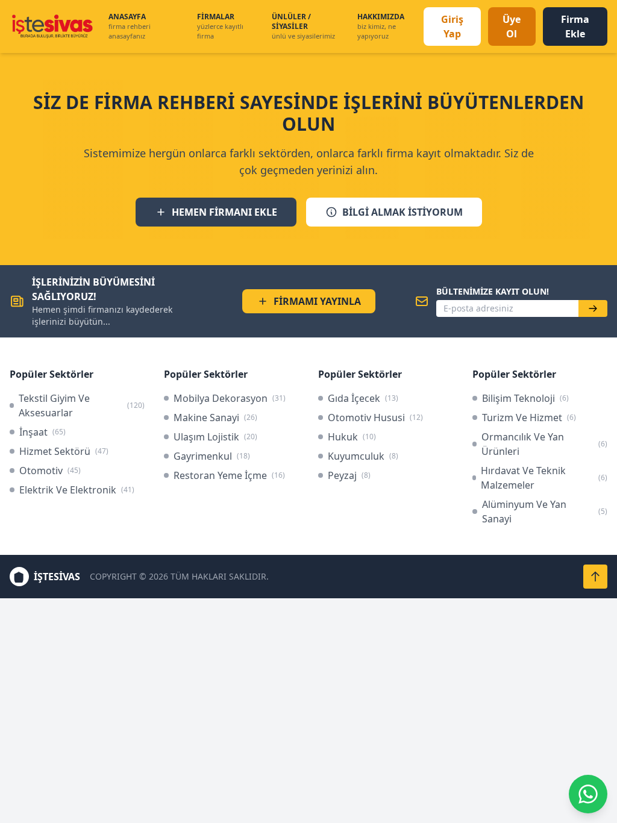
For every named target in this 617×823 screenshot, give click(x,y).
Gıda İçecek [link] (363, 398)
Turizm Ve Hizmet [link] (529, 417)
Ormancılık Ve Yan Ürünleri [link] (544, 444)
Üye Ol (512, 26)
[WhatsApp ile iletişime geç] (588, 794)
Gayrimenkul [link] (212, 456)
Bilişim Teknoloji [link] (525, 398)
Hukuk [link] (352, 436)
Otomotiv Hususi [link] (375, 417)
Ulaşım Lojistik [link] (215, 436)
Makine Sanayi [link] (215, 417)
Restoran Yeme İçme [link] (229, 475)
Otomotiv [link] (50, 470)
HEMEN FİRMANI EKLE (224, 212)
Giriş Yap (452, 26)
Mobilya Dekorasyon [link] (230, 398)
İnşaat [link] (42, 432)
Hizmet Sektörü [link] (63, 451)
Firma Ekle (575, 26)
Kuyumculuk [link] (363, 456)
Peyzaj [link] (349, 475)
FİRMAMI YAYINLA (317, 301)
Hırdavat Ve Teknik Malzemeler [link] (544, 478)
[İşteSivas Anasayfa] (52, 26)
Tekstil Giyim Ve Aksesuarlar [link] (82, 405)
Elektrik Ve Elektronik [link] (76, 489)
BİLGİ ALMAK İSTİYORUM (402, 212)
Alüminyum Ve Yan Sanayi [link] (544, 511)
